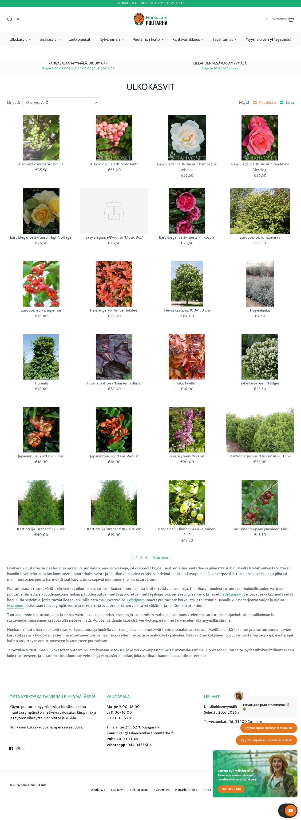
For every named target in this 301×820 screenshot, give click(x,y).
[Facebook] (11, 748)
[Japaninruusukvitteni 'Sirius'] (41, 429)
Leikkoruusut (79, 39)
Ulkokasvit (18, 39)
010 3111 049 (127, 739)
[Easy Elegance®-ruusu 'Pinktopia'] (187, 210)
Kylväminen (110, 39)
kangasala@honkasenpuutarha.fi (146, 733)
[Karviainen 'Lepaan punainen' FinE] (260, 502)
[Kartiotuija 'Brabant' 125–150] (41, 502)
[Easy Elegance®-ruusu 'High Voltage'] (41, 210)
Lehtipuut (135, 600)
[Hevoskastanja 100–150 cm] (187, 284)
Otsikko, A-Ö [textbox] (37, 102)
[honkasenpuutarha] (150, 20)
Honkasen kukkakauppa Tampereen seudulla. (46, 727)
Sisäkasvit (48, 39)
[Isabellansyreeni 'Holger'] (260, 357)
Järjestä (13, 102)
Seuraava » (162, 558)
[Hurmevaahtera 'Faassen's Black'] (114, 357)
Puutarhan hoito (146, 39)
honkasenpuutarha (34, 785)
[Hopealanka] (260, 284)
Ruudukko (268, 102)
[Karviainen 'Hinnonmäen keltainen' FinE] (187, 502)
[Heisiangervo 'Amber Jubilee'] (114, 284)
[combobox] (61, 102)
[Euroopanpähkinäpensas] (260, 210)
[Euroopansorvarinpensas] (41, 284)
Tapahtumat (223, 39)
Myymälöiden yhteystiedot (269, 39)
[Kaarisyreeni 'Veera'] (187, 429)
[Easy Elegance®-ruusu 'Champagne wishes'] (187, 137)
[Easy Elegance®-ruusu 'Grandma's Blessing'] (260, 137)
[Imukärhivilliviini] (187, 357)
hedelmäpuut (232, 594)
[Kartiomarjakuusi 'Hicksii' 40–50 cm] (260, 429)
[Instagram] (18, 748)
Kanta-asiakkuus (186, 39)
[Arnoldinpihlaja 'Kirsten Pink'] (114, 137)
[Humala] (41, 357)
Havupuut (15, 605)
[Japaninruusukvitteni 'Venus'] (114, 429)
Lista (290, 102)
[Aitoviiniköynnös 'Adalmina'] (41, 137)
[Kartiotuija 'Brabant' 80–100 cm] (114, 502)
